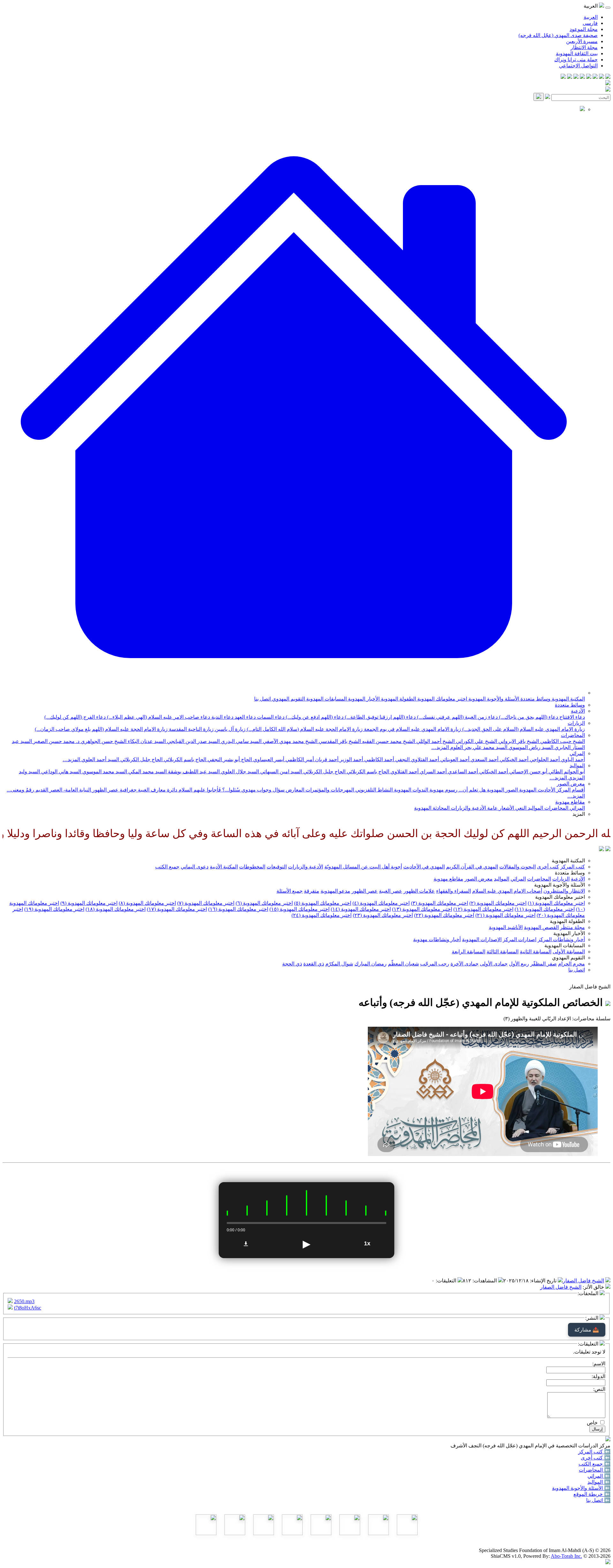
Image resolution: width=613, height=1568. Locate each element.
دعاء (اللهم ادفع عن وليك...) (314, 717)
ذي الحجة (292, 963)
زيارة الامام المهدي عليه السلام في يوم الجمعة (412, 729)
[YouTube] (582, 77)
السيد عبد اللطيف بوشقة (193, 771)
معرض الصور (571, 783)
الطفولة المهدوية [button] (567, 921)
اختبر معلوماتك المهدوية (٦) (264, 903)
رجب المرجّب (434, 963)
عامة (492, 808)
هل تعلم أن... (472, 789)
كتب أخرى (548, 866)
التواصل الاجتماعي (578, 65)
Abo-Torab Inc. (566, 1556)
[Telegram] (601, 77)
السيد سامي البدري (240, 741)
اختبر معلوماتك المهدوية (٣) (439, 903)
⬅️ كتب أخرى (595, 1457)
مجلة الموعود (584, 29)
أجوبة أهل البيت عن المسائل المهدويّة (363, 866)
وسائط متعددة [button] (570, 872)
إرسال (597, 1429)
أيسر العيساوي (268, 759)
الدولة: (598, 1376)
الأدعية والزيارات (468, 808)
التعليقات (446, 1280)
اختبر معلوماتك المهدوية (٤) (381, 903)
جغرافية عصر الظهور (114, 789)
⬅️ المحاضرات (594, 1470)
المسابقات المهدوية (326, 698)
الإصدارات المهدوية (482, 939)
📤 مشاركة (586, 1329)
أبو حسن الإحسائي (527, 771)
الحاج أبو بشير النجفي (229, 759)
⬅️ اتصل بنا (598, 1500)
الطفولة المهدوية (398, 698)
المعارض (294, 789)
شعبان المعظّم (403, 963)
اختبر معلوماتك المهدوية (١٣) (422, 909)
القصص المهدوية (541, 927)
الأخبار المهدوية (363, 698)
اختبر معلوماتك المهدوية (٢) (497, 903)
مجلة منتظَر (572, 927)
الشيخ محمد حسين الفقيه (388, 741)
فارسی (590, 23)
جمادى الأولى (494, 963)
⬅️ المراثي (598, 1476)
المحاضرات (573, 735)
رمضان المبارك (370, 963)
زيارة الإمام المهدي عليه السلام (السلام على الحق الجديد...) (523, 729)
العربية (591, 17)
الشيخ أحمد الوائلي (435, 741)
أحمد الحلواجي (544, 759)
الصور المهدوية (502, 789)
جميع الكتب (167, 866)
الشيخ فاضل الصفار (583, 1280)
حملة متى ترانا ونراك (576, 59)
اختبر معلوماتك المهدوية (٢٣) (383, 915)
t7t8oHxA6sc (27, 1307)
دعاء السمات (270, 717)
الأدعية (578, 711)
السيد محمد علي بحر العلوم (478, 747)
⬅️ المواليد (598, 1482)
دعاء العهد (244, 717)
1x (367, 1243)
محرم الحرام (571, 963)
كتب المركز (572, 866)
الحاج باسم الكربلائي (184, 759)
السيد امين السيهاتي (280, 771)
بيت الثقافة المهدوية (577, 53)
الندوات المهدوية (410, 789)
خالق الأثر (594, 1287)
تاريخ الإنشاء (543, 1280)
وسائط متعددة (534, 698)
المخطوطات (252, 866)
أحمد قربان (326, 759)
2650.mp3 (24, 1301)
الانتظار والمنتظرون (564, 891)
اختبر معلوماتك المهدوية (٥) (322, 903)
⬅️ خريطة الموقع (591, 1494)
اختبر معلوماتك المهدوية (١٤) (361, 909)
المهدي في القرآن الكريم (472, 866)
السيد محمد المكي (147, 771)
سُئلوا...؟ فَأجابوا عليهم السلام (208, 789)
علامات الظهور (419, 891)
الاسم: (598, 1363)
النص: (599, 1389)
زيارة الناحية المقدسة (191, 729)
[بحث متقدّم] (547, 97)
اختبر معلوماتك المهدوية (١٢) (483, 909)
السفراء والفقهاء (453, 891)
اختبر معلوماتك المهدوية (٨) (147, 903)
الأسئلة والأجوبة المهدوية (493, 698)
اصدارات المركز (519, 939)
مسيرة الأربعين (582, 41)
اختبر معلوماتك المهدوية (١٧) (177, 909)
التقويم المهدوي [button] (568, 957)
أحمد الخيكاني (513, 759)
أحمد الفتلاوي (404, 771)
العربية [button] (591, 6)
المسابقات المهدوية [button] (564, 945)
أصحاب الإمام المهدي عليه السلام (507, 891)
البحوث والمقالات (517, 866)
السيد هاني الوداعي (60, 771)
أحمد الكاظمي (378, 759)
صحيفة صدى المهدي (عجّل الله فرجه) (558, 35)
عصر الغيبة (390, 891)
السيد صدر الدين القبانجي (193, 741)
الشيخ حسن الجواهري (102, 741)
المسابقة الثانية (535, 951)
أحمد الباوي (572, 759)
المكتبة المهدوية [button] (568, 860)
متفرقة (311, 891)
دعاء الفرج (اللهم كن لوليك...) (75, 717)
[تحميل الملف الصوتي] (245, 1243)
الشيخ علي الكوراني (476, 741)
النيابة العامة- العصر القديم (62, 789)
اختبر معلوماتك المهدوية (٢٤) (321, 915)
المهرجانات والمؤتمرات (329, 789)
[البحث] (539, 97)
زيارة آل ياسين (230, 729)
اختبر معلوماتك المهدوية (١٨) (116, 909)
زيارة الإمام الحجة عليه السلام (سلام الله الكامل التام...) (304, 729)
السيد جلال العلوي (239, 771)
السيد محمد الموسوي (104, 771)
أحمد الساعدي (462, 771)
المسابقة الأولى (569, 951)
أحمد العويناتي (454, 759)
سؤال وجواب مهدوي (262, 789)
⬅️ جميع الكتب (594, 1464)
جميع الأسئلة (289, 891)
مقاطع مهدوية (570, 802)
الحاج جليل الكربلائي (141, 759)
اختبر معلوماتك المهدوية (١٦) (238, 909)
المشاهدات (485, 1280)
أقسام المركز (570, 789)
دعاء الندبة (221, 717)
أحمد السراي (433, 771)
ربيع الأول (519, 963)
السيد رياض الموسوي (530, 747)
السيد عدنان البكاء (146, 741)
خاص (592, 1422)
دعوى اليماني (194, 866)
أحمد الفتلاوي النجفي (416, 759)
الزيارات (576, 723)
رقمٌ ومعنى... (20, 789)
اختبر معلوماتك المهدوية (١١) (545, 909)
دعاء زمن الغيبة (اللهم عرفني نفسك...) (457, 717)
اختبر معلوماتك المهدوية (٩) (88, 903)
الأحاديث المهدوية (536, 789)
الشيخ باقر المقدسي (339, 741)
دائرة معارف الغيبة (157, 789)
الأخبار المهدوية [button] (569, 933)
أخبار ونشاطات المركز (561, 939)
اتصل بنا (262, 698)
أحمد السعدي (483, 759)
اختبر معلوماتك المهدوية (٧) (205, 903)
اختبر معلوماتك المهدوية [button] (560, 897)
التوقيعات (277, 866)
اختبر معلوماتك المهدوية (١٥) (299, 909)
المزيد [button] (578, 814)
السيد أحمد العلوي (99, 759)
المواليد (577, 765)
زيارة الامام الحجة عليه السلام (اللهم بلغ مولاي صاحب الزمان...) (101, 729)
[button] (294, 692)
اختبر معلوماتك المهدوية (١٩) (54, 909)
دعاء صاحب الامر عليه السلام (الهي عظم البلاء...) (158, 717)
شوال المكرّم (339, 963)
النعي (520, 808)
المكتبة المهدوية (567, 698)
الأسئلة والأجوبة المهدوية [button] (559, 885)
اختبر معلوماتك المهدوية (441, 698)
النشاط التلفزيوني (373, 789)
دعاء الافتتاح (571, 717)
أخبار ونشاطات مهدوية (437, 939)
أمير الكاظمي (299, 759)
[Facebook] (607, 77)
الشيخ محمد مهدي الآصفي (289, 741)
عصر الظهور (365, 891)
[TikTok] (569, 77)
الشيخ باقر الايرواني (518, 741)
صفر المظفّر (543, 963)
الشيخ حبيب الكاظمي (562, 741)
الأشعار (506, 808)
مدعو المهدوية (335, 891)
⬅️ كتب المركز (594, 1451)
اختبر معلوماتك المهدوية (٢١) (505, 915)
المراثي (577, 753)
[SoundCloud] (576, 77)
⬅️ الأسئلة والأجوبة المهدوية (581, 1488)
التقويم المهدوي (288, 698)
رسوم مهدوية (443, 789)
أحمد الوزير (350, 759)
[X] (595, 77)
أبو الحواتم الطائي (566, 771)
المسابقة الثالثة (502, 951)
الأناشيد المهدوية (506, 927)
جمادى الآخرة (464, 963)
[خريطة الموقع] (563, 77)
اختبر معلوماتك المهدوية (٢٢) (444, 915)
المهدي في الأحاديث (424, 866)
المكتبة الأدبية (224, 866)
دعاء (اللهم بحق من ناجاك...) (528, 717)
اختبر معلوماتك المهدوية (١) (556, 903)
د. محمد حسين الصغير (55, 741)
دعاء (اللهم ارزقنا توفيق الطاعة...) (380, 717)
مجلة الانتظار (584, 47)
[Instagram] (588, 77)
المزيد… (440, 747)
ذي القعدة (313, 963)
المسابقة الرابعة (468, 951)
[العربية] (601, 849)
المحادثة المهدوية (432, 808)
